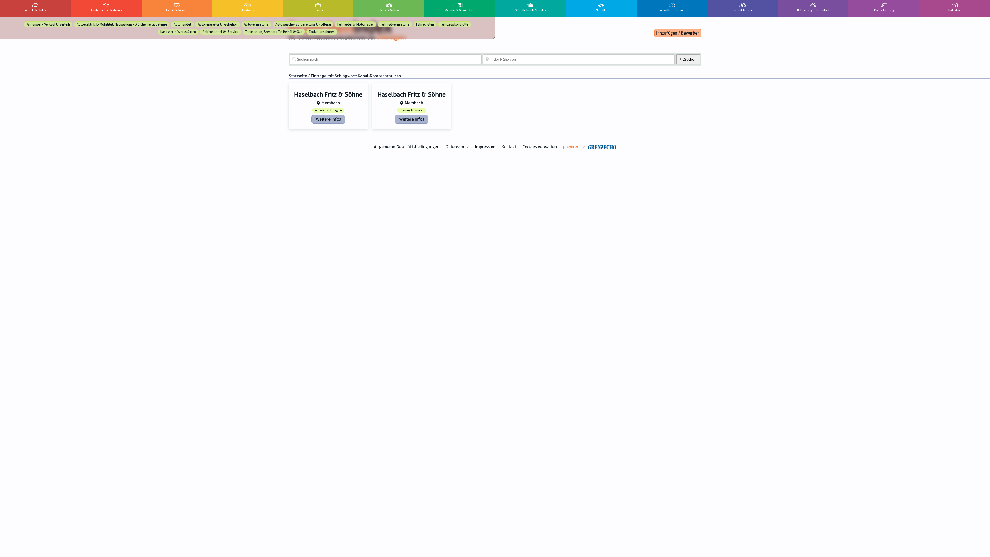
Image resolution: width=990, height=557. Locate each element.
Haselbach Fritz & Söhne (328, 94)
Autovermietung (256, 24)
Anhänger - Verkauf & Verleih (48, 24)
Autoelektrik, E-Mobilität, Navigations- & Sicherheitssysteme (122, 24)
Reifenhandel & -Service (220, 32)
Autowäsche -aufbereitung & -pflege (303, 24)
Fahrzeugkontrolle (454, 24)
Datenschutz (457, 146)
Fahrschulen (425, 24)
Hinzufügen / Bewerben (678, 33)
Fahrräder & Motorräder (355, 24)
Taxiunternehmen (322, 32)
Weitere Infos (328, 119)
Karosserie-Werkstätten (178, 32)
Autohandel (182, 24)
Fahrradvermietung (395, 24)
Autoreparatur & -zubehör (217, 24)
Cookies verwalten (539, 146)
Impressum (485, 146)
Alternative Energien (328, 110)
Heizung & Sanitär (412, 110)
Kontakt (509, 146)
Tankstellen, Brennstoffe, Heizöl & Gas (273, 32)
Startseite (298, 75)
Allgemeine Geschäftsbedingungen (406, 146)
